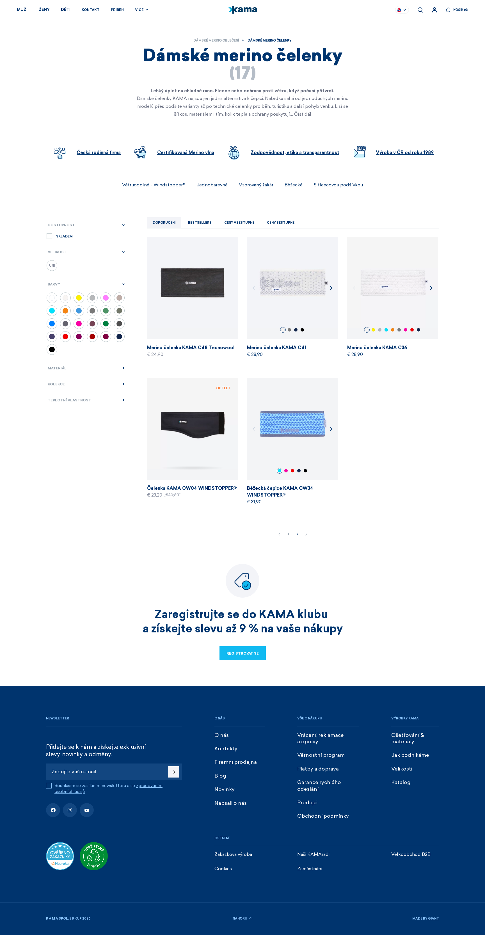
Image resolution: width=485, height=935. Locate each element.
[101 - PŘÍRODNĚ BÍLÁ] (65, 297)
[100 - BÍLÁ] (52, 297)
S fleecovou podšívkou (338, 185)
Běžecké (294, 185)
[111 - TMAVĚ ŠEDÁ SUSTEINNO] (65, 323)
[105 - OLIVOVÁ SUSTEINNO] (119, 310)
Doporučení (164, 223)
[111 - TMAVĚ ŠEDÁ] (92, 310)
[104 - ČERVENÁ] (65, 336)
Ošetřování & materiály (407, 738)
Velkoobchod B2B (411, 854)
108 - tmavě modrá (296, 330)
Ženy (44, 9)
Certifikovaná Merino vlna (185, 152)
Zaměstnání (309, 868)
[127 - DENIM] (52, 323)
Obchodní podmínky (323, 816)
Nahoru (240, 918)
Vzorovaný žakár (256, 185)
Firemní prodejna (235, 762)
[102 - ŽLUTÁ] (79, 297)
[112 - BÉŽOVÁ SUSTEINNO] (119, 297)
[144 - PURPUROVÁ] (79, 336)
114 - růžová (405, 330)
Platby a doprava (318, 769)
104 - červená (412, 330)
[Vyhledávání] (420, 10)
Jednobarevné (212, 185)
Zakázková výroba (233, 854)
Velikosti (401, 769)
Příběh (117, 10)
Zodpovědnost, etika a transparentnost (295, 152)
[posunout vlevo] (46, 185)
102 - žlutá (373, 330)
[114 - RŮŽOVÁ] (79, 323)
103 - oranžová (392, 330)
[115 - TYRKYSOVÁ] (52, 310)
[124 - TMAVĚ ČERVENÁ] (92, 336)
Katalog (401, 782)
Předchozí (279, 534)
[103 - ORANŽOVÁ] (65, 310)
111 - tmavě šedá (289, 330)
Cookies (223, 868)
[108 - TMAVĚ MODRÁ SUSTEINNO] (52, 336)
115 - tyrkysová (386, 330)
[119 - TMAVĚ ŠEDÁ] (119, 323)
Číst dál (302, 114)
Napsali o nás (230, 803)
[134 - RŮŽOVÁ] (105, 297)
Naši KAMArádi (313, 854)
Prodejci (307, 802)
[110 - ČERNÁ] (52, 349)
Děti (65, 9)
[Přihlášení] (434, 10)
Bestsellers (200, 223)
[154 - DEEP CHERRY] (105, 336)
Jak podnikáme (410, 755)
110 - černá (302, 330)
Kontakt (91, 10)
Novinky (224, 789)
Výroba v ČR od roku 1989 (405, 152)
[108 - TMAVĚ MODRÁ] (119, 336)
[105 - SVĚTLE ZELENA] (105, 310)
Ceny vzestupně (239, 223)
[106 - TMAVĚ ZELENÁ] (105, 323)
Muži (22, 9)
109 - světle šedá (379, 330)
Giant (433, 918)
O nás (221, 735)
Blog (220, 776)
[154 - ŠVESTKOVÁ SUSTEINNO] (92, 323)
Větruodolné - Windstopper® (154, 185)
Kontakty (225, 749)
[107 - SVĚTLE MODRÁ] (79, 310)
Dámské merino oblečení (216, 40)
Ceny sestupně (280, 223)
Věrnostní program (321, 755)
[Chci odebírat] (173, 772)
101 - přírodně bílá (283, 330)
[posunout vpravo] (439, 185)
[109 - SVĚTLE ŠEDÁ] (92, 297)
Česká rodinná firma (99, 152)
